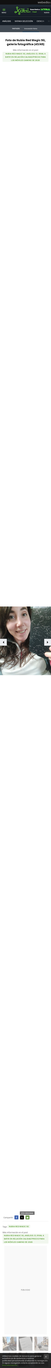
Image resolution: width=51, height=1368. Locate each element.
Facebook (16, 1217)
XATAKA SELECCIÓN (24, 21)
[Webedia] (44, 2)
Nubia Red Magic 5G (19, 1226)
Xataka (25, 11)
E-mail (27, 1217)
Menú (4, 12)
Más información (9, 1365)
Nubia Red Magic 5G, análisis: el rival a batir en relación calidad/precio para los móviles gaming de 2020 (25, 56)
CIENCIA (40, 21)
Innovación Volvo (30, 28)
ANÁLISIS (6, 21)
